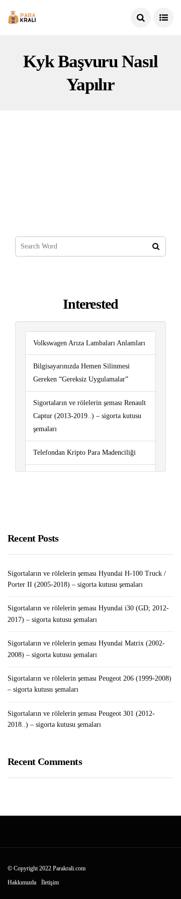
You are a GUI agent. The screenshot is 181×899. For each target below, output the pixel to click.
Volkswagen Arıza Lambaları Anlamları (89, 343)
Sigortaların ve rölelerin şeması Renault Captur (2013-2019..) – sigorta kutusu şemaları (89, 416)
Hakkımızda (22, 882)
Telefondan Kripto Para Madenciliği (84, 452)
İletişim (50, 882)
